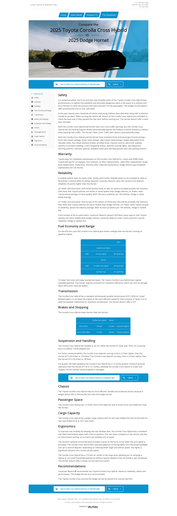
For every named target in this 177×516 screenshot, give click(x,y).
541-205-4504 (143, 7)
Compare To (92, 15)
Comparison (38, 94)
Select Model (76, 15)
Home (63, 15)
